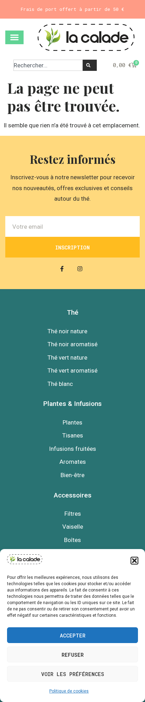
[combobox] (48, 65)
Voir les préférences (72, 673)
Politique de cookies (69, 691)
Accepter (73, 635)
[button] (134, 560)
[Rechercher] (90, 65)
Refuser (73, 654)
